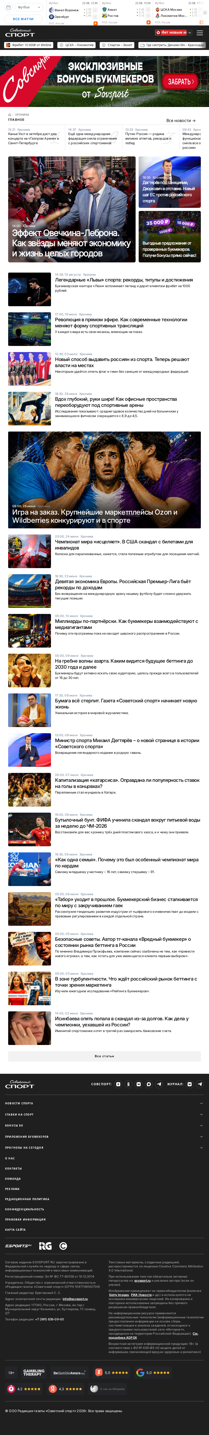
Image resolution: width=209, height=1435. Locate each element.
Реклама (12, 1189)
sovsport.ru (142, 1280)
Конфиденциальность (24, 1209)
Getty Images (119, 1295)
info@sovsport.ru (75, 1299)
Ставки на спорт (19, 1114)
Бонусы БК (14, 1125)
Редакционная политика (27, 1199)
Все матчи (23, 19)
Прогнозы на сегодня (24, 1147)
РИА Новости (141, 1295)
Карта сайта (15, 1229)
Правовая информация (25, 1219)
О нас (10, 1158)
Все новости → (181, 120)
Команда (13, 1179)
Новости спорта (19, 1103)
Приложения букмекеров (27, 1136)
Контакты (13, 1168)
